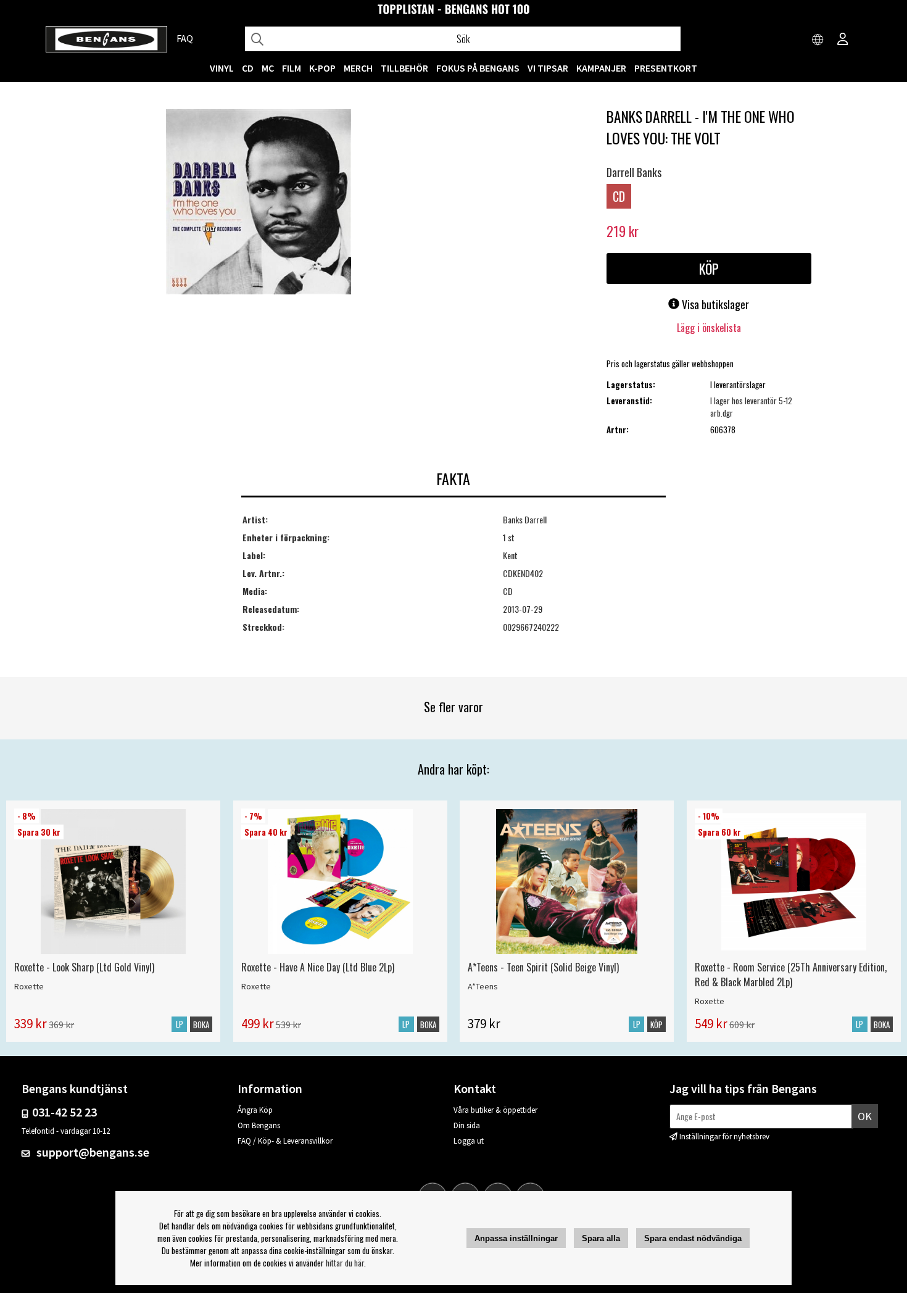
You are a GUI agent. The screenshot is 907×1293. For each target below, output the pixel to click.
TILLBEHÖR (404, 68)
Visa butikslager (714, 304)
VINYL (222, 68)
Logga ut (469, 1141)
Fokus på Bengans (478, 68)
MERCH (358, 68)
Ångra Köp (255, 1110)
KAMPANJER (601, 68)
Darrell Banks (634, 172)
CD (248, 68)
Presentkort (665, 68)
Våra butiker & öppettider (495, 1110)
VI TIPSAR (548, 68)
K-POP (322, 68)
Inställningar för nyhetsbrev (724, 1136)
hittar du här (345, 1263)
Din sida (467, 1125)
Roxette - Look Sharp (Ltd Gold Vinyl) (84, 967)
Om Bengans (259, 1125)
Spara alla (601, 1238)
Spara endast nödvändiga (693, 1238)
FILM (291, 68)
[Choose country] (818, 40)
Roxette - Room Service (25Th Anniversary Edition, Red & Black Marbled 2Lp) (791, 974)
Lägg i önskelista (709, 327)
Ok (865, 1116)
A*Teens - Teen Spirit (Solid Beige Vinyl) (543, 967)
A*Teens (483, 986)
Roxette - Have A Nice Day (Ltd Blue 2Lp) (317, 967)
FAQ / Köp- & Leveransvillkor (285, 1141)
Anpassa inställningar (516, 1238)
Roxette (29, 986)
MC (268, 68)
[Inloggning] (842, 40)
